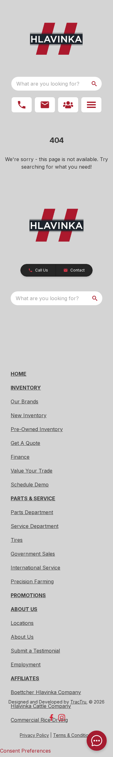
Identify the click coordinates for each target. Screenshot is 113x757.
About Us (22, 637)
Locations (22, 623)
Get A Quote (25, 443)
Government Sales (33, 554)
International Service (35, 567)
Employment (25, 664)
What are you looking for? (47, 84)
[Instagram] (62, 717)
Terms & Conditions (73, 735)
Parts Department (32, 512)
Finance (20, 457)
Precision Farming (32, 581)
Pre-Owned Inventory (37, 429)
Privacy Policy (34, 735)
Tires (17, 540)
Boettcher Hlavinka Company (46, 692)
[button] (21, 105)
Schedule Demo (30, 484)
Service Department (34, 526)
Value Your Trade (31, 471)
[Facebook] (51, 717)
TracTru (78, 701)
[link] (68, 105)
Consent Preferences (25, 751)
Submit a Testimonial (35, 651)
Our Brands (24, 401)
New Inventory (28, 415)
